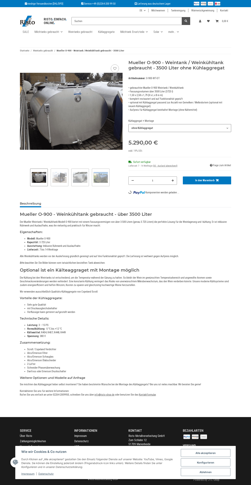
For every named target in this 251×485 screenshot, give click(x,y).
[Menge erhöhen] (173, 181)
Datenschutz (81, 441)
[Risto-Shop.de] (27, 21)
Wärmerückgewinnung (202, 10)
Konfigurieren (205, 462)
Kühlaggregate (106, 32)
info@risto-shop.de (104, 394)
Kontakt (224, 10)
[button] (200, 21)
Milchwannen (158, 10)
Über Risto (26, 436)
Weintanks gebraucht (80, 32)
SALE (26, 32)
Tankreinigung (178, 10)
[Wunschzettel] (208, 21)
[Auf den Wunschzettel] (115, 68)
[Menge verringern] (133, 181)
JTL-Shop (213, 480)
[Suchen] (186, 21)
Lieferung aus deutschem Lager (154, 3)
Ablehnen (206, 472)
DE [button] (141, 10)
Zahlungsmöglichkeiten (33, 441)
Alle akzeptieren (206, 453)
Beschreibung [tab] (30, 203)
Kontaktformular (147, 394)
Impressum (80, 436)
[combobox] (179, 128)
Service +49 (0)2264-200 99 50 (100, 3)
